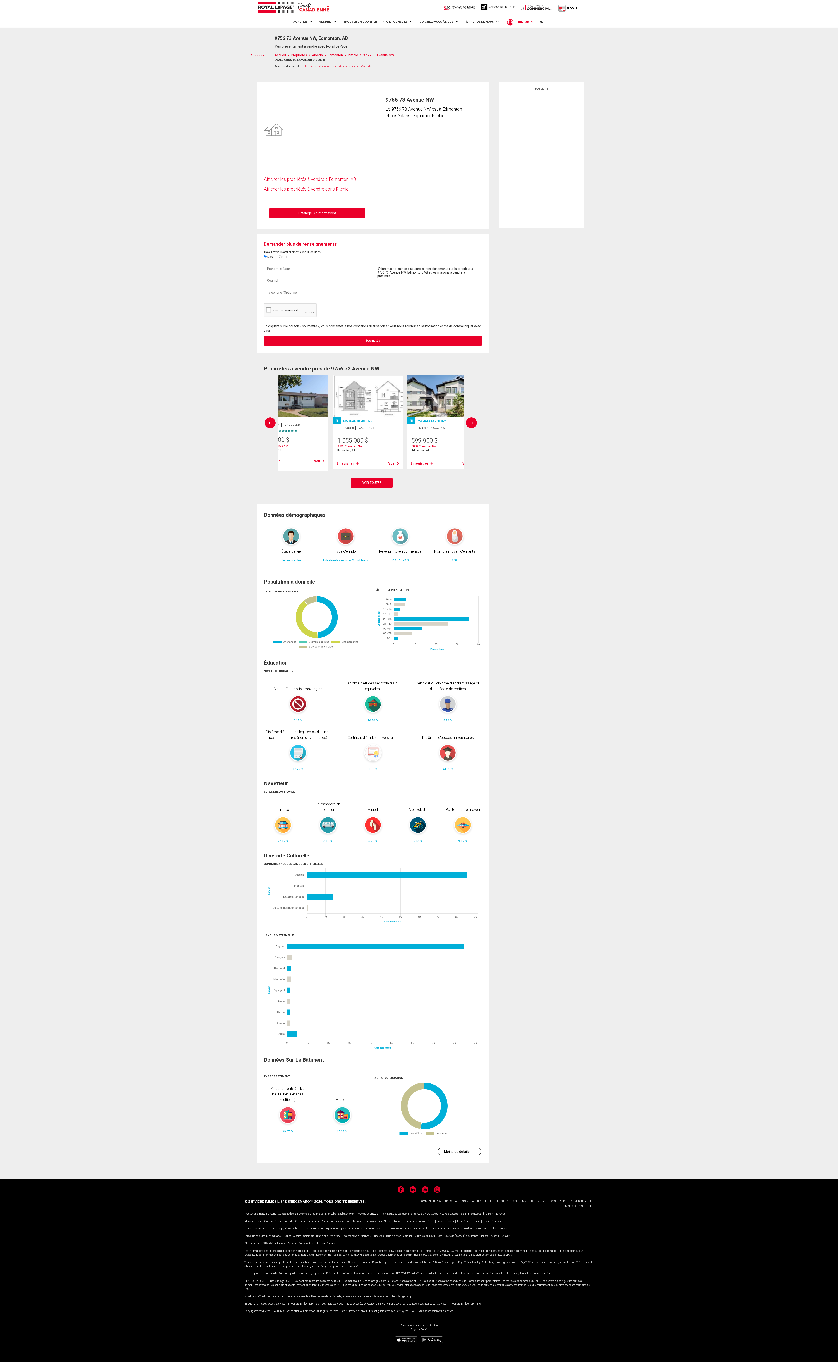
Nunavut (500, 1213)
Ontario (272, 1213)
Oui (284, 257)
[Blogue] (568, 8)
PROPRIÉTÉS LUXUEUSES (503, 1201)
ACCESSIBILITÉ (583, 1206)
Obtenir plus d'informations (317, 213)
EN (541, 22)
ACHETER (300, 21)
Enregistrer (345, 463)
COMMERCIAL (527, 1201)
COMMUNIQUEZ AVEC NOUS (435, 1201)
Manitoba (330, 1213)
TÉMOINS (567, 1206)
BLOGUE (481, 1201)
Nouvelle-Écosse (449, 1213)
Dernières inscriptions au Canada (317, 1243)
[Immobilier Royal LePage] (293, 8)
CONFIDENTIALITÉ (581, 1201)
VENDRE (325, 21)
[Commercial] (536, 8)
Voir (317, 461)
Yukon (489, 1213)
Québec (282, 1213)
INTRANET (542, 1201)
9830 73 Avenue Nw (424, 446)
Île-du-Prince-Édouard (472, 1213)
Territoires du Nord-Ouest (423, 1213)
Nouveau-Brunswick (367, 1213)
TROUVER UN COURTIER (360, 21)
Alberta (292, 1213)
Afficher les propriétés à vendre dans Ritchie (306, 189)
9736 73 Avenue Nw (349, 446)
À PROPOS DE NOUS (480, 21)
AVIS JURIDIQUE (560, 1201)
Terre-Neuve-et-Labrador (394, 1213)
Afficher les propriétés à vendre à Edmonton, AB (310, 179)
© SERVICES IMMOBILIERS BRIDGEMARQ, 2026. (283, 1202)
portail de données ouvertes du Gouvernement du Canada (336, 66)
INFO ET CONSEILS (394, 21)
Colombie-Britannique (311, 1213)
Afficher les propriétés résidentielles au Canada (270, 1243)
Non (270, 257)
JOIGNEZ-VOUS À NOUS (436, 21)
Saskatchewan (346, 1213)
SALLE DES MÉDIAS (464, 1201)
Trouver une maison (255, 1213)
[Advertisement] (542, 158)
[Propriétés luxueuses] (498, 8)
